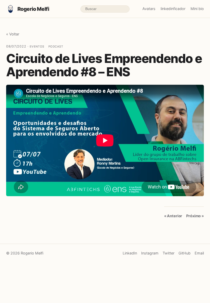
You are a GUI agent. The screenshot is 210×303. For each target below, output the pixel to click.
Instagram (150, 253)
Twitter (168, 253)
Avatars (148, 8)
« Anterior (173, 216)
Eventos (37, 46)
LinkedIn (130, 253)
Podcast (55, 46)
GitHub (184, 253)
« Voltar (12, 34)
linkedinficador (173, 8)
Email (199, 253)
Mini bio (197, 8)
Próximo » (195, 216)
